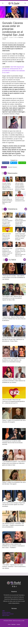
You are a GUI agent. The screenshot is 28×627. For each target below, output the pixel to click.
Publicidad (13, 624)
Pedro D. (6, 37)
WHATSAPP (22, 162)
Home (9, 624)
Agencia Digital (5, 615)
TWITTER (14, 162)
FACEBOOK (6, 162)
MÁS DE (4, 167)
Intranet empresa (6, 612)
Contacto (18, 624)
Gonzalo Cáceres (12, 167)
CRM (3, 610)
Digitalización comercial (7, 613)
